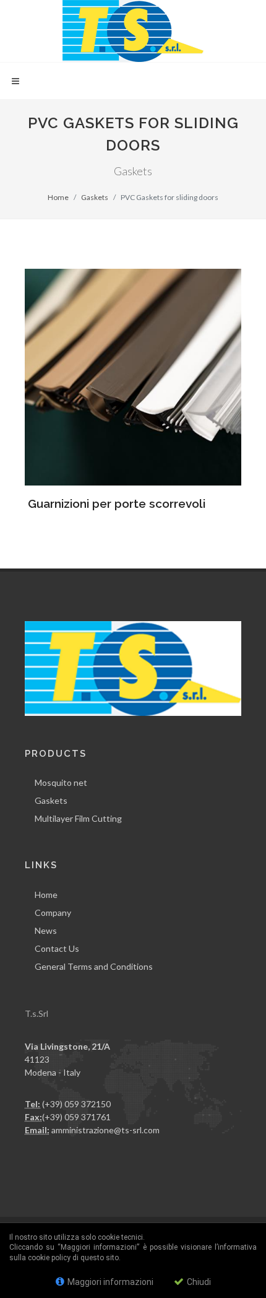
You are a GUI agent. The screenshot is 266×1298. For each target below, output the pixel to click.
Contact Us (57, 948)
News (46, 930)
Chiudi (198, 1282)
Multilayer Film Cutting (78, 818)
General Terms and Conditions (94, 966)
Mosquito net (61, 782)
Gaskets (94, 197)
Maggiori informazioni (109, 1282)
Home (58, 197)
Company (53, 912)
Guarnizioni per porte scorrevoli (116, 503)
